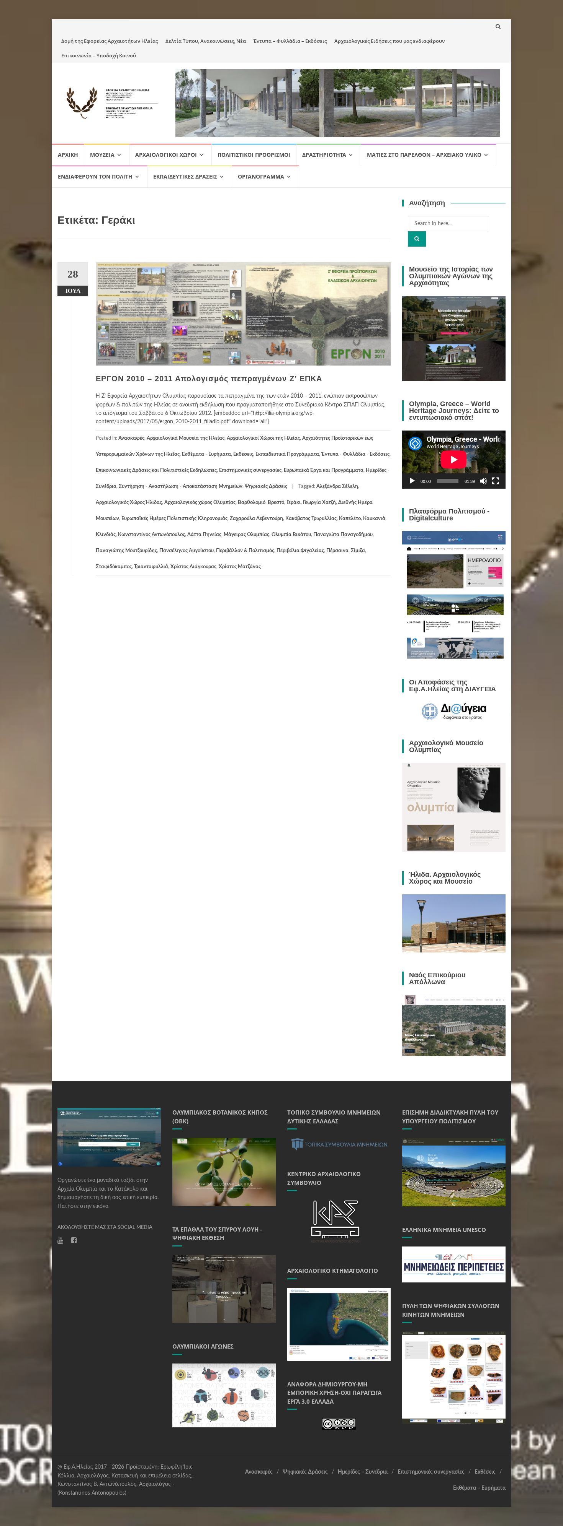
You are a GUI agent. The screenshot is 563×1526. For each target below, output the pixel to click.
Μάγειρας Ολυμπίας (246, 534)
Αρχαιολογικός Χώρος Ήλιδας (129, 502)
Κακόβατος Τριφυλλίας (311, 518)
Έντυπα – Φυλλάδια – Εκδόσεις (290, 40)
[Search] (417, 239)
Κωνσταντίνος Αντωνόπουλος (151, 534)
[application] (454, 460)
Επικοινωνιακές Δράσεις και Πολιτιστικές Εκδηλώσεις (156, 470)
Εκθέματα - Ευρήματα (206, 454)
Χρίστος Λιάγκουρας (193, 566)
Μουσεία (102, 154)
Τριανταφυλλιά (151, 566)
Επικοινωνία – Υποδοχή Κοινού (98, 55)
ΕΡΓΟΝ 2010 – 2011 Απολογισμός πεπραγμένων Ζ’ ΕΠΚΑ (209, 378)
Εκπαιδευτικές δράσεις (185, 176)
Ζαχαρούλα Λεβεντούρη (256, 518)
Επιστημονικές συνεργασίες (250, 470)
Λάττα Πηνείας (204, 534)
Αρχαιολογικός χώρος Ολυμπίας (200, 502)
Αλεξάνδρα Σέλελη (337, 486)
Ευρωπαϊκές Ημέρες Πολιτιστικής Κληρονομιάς (174, 518)
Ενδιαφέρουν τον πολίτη (95, 176)
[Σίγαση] (483, 481)
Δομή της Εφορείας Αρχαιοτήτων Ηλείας (109, 40)
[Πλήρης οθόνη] (495, 481)
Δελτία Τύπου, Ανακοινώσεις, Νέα (205, 40)
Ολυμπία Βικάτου (291, 534)
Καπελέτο (350, 518)
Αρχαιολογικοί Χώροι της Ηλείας (263, 438)
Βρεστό (276, 502)
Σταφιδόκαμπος (114, 566)
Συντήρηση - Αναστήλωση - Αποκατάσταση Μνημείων (180, 486)
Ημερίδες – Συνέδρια (363, 1472)
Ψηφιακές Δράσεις (266, 486)
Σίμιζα (358, 550)
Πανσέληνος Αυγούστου (186, 550)
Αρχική (68, 154)
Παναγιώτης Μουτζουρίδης (126, 550)
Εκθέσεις (243, 454)
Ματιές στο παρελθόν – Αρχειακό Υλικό (424, 154)
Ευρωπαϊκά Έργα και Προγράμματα (323, 470)
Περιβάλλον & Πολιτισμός (245, 550)
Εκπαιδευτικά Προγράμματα (287, 454)
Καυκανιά (374, 518)
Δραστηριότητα (324, 154)
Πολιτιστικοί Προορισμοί (254, 154)
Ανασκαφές (131, 438)
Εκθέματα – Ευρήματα (479, 1488)
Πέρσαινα (337, 550)
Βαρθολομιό (251, 502)
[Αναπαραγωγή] (412, 481)
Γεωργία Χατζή (319, 502)
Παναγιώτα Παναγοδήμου (343, 534)
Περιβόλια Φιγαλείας (300, 550)
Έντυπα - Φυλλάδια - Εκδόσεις (355, 454)
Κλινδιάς (106, 534)
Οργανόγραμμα (261, 176)
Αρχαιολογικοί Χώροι (166, 154)
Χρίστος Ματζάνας (240, 566)
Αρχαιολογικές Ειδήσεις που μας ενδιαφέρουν (389, 40)
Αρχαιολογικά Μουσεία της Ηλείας (185, 438)
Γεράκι (293, 502)
